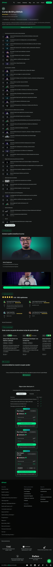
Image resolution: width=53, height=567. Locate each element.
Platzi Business (27, 489)
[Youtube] (27, 565)
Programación (5, 517)
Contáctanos (43, 491)
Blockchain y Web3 (6, 523)
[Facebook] (43, 565)
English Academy (5, 492)
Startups (3, 531)
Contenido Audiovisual (6, 509)
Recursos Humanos (6, 526)
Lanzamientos (27, 493)
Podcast (26, 500)
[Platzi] (4, 3)
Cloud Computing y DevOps (8, 534)
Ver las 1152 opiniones (6, 322)
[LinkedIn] (35, 565)
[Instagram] (31, 565)
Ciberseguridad (5, 500)
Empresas (25, 2)
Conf (38, 2)
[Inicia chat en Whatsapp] (49, 561)
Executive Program (28, 496)
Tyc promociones (44, 501)
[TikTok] (39, 565)
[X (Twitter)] (47, 565)
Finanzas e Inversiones (6, 528)
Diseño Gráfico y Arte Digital (8, 514)
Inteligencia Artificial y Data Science (9, 497)
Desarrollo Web (5, 489)
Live (34, 2)
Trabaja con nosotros (29, 498)
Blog (30, 2)
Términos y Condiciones (45, 497)
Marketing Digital (5, 494)
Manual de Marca (28, 506)
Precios (42, 2)
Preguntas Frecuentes (45, 489)
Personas (21, 393)
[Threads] (50, 565)
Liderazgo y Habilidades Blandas (8, 503)
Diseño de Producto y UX (7, 506)
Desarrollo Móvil (5, 511)
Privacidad (42, 499)
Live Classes (27, 491)
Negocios (4, 520)
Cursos (19, 2)
